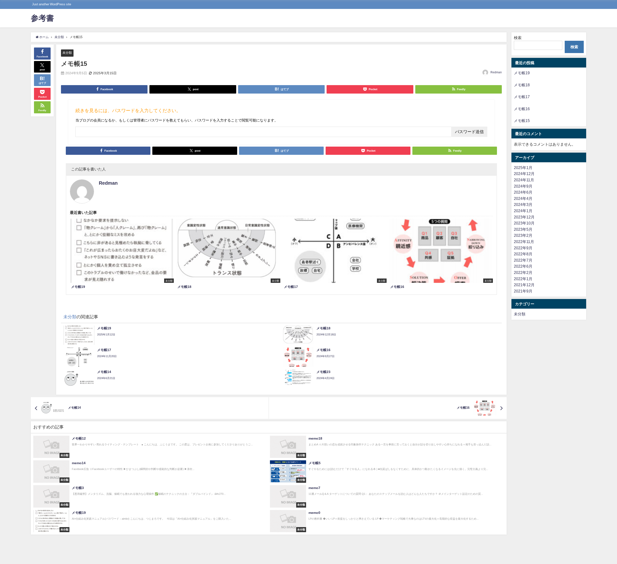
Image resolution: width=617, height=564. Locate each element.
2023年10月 (524, 223)
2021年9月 (523, 291)
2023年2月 (523, 235)
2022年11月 (524, 242)
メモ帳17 (522, 97)
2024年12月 (524, 174)
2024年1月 (523, 211)
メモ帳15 (522, 120)
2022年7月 (523, 260)
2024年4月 (523, 198)
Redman (496, 72)
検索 (518, 38)
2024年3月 (523, 204)
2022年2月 (523, 272)
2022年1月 (523, 279)
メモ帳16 (522, 109)
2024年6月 (523, 192)
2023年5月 (523, 229)
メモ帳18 (522, 85)
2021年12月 (524, 285)
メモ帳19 (522, 73)
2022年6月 (523, 266)
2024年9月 (523, 186)
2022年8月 (523, 254)
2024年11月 (524, 180)
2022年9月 (523, 248)
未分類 (67, 52)
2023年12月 (524, 217)
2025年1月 (523, 168)
